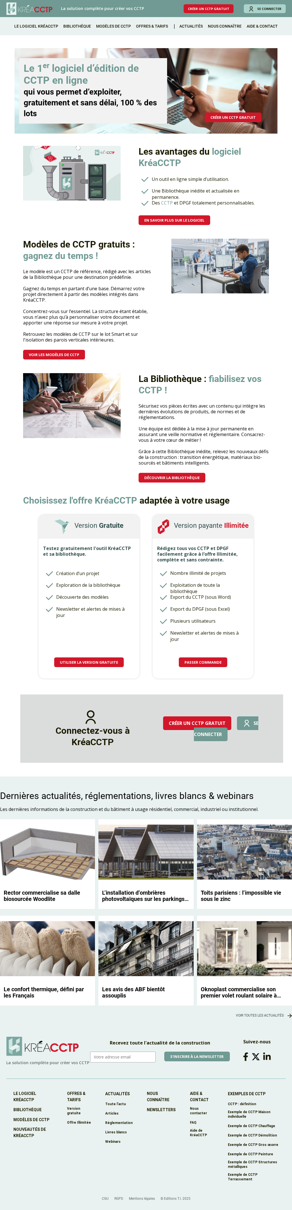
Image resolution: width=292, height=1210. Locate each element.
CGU (105, 1199)
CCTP (167, 203)
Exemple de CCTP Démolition (252, 1135)
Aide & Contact (262, 26)
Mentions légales (142, 1199)
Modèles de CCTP (113, 26)
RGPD (118, 1199)
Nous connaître (225, 26)
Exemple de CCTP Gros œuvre (253, 1144)
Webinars (113, 1141)
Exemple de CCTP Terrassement (242, 1176)
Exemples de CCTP (246, 1093)
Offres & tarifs (152, 26)
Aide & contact (199, 1096)
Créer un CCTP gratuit (208, 9)
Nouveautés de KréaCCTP (29, 1132)
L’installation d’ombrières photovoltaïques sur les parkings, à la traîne (144, 896)
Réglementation (119, 1123)
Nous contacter (198, 1110)
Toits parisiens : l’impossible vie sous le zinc (241, 896)
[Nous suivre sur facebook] (246, 1056)
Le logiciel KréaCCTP (36, 26)
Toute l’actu (115, 1104)
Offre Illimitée (79, 1122)
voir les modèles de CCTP (54, 354)
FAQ (193, 1122)
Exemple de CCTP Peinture (250, 1154)
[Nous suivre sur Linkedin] (268, 1056)
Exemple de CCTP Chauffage (251, 1126)
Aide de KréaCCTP (198, 1132)
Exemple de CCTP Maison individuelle (249, 1114)
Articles (112, 1113)
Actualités (191, 26)
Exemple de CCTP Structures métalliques (252, 1164)
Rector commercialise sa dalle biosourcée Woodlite (42, 896)
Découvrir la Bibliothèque (172, 477)
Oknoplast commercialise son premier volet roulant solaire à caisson (239, 992)
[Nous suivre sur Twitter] (257, 1056)
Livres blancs (116, 1132)
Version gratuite (74, 1110)
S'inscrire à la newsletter (197, 1056)
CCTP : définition (242, 1104)
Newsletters (161, 1109)
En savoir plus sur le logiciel (174, 220)
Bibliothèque (77, 26)
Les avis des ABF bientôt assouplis (133, 992)
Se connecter (269, 9)
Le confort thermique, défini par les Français (44, 992)
